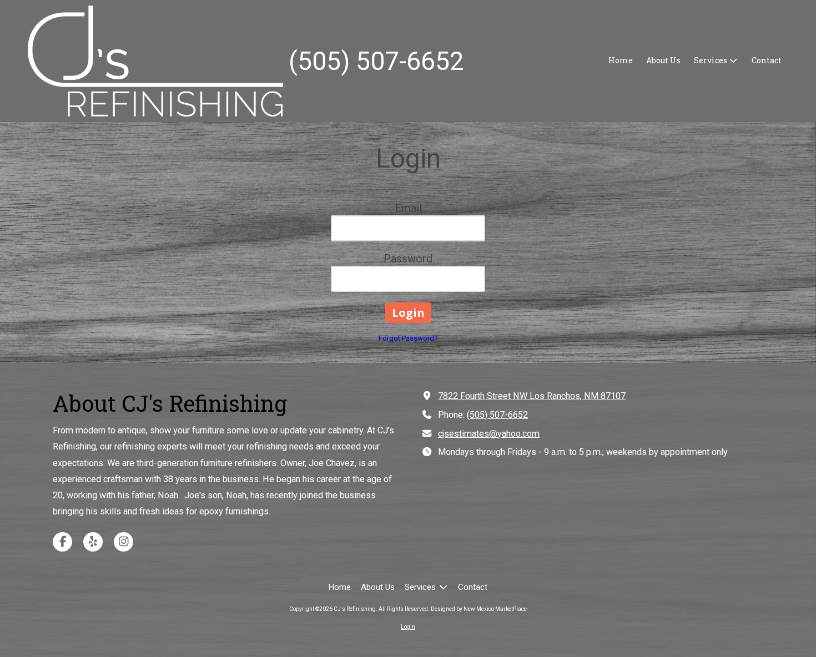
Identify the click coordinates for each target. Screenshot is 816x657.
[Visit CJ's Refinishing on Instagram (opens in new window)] (123, 542)
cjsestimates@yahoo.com (489, 433)
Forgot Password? (408, 338)
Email (408, 208)
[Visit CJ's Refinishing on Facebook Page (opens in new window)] (62, 542)
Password (408, 258)
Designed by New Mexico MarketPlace (479, 609)
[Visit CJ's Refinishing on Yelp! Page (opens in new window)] (93, 542)
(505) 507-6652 (497, 415)
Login (408, 627)
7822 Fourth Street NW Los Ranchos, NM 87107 (532, 396)
